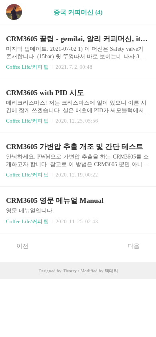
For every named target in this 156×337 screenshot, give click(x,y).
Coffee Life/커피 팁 (27, 67)
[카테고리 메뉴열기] (142, 12)
